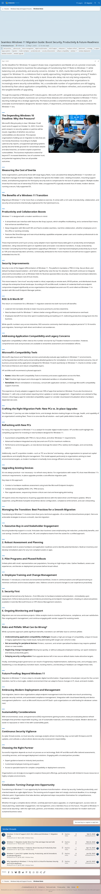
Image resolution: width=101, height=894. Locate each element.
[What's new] (95, 3)
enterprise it (62, 48)
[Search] (99, 3)
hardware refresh (72, 48)
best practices (7, 48)
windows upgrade (18, 53)
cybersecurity (16, 48)
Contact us (41, 887)
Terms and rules (51, 887)
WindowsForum (8, 46)
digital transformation (41, 48)
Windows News (29, 838)
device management (27, 48)
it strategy (89, 48)
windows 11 (74, 51)
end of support (53, 48)
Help (68, 887)
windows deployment (84, 51)
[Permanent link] (36, 119)
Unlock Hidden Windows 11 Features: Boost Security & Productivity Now (31, 848)
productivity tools (35, 51)
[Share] (95, 61)
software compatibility (63, 51)
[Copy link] (98, 61)
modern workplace (24, 51)
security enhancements (48, 51)
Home (73, 887)
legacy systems (6, 51)
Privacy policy (61, 887)
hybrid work (82, 48)
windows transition (7, 53)
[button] (36, 887)
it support (96, 48)
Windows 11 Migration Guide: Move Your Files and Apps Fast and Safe (31, 842)
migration (14, 51)
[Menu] (2, 3)
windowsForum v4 (28, 887)
